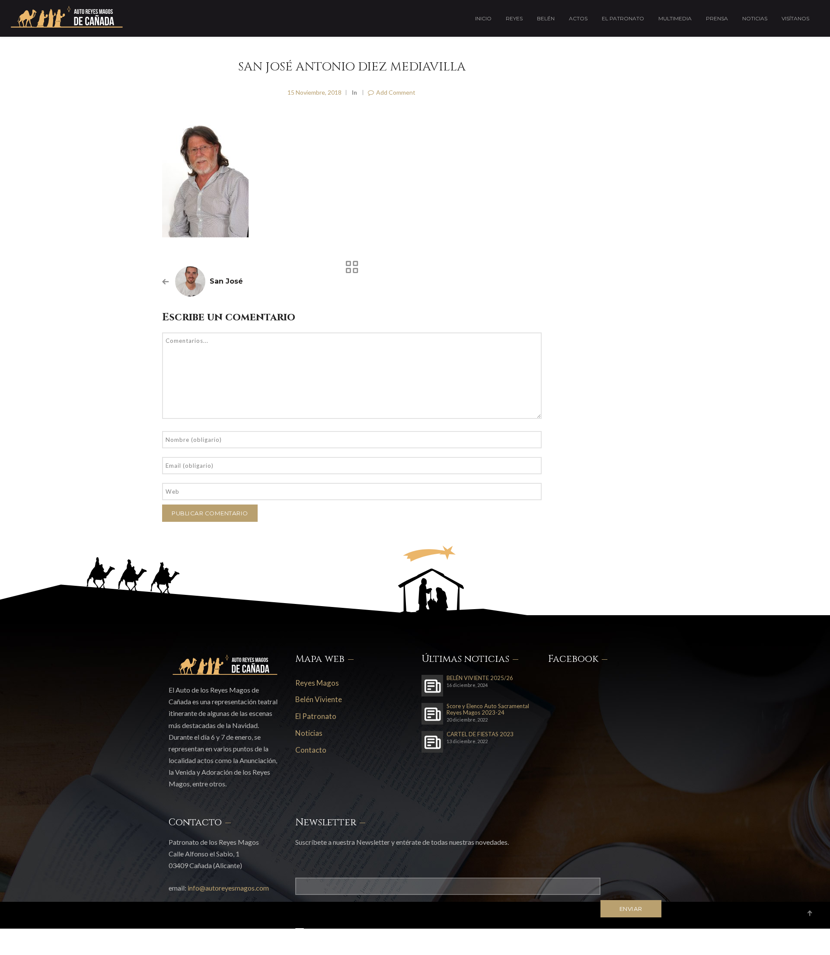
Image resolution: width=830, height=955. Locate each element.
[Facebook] (619, 939)
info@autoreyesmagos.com (228, 888)
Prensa (717, 18)
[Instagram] (640, 939)
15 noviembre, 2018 (314, 92)
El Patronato (623, 18)
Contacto (310, 749)
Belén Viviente (318, 699)
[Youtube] (659, 939)
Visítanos (795, 18)
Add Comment (395, 92)
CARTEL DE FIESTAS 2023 (480, 734)
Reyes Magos (317, 682)
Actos (578, 18)
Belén (546, 18)
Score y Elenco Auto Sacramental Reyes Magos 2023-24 (488, 709)
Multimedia (675, 18)
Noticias (754, 18)
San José (226, 281)
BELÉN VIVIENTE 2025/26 (480, 678)
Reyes (514, 18)
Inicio (483, 18)
